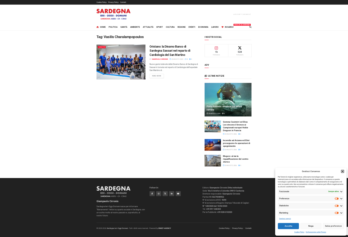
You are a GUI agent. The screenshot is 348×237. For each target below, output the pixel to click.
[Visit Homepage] (113, 14)
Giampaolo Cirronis (160, 59)
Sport (159, 27)
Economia (203, 27)
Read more (158, 76)
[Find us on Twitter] (165, 193)
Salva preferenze (333, 226)
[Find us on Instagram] (158, 193)
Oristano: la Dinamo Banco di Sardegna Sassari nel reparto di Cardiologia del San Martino (170, 51)
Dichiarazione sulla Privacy (316, 232)
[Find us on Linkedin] (171, 193)
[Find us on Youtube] (178, 193)
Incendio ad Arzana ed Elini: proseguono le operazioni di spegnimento (236, 143)
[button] (342, 171)
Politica (113, 27)
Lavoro (215, 27)
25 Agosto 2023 (177, 59)
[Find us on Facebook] (152, 193)
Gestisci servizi (285, 219)
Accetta (288, 226)
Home (103, 27)
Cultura (170, 27)
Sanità (123, 27)
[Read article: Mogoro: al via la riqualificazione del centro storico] (213, 160)
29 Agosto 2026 (214, 113)
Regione (182, 27)
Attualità (148, 27)
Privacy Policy (113, 2)
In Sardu (229, 26)
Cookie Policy (299, 232)
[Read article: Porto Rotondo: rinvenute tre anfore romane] (228, 99)
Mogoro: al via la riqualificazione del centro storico (235, 159)
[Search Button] (250, 27)
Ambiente (135, 27)
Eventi (192, 27)
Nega (310, 226)
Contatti (123, 2)
